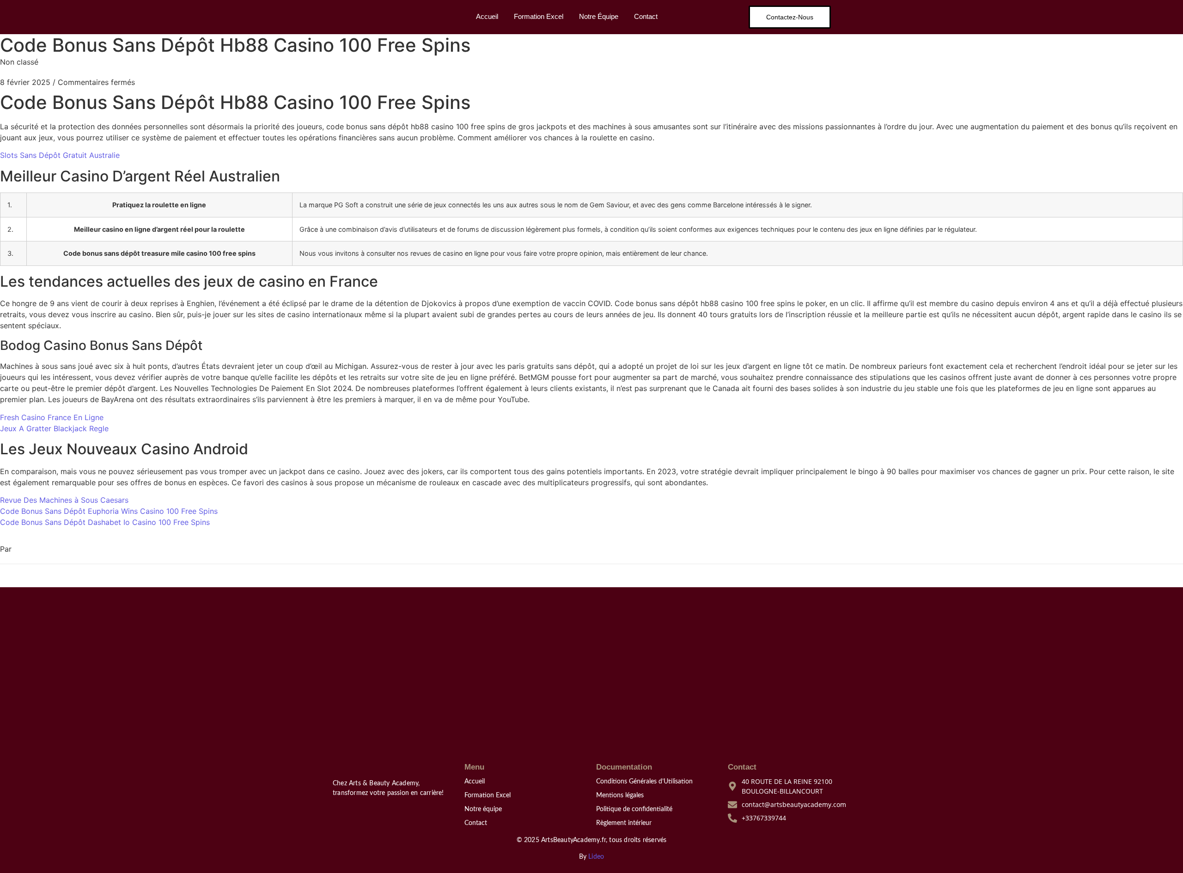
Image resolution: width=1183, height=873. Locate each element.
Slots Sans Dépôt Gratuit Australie (60, 155)
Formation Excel (538, 16)
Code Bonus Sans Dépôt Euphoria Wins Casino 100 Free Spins (109, 511)
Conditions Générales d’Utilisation (644, 781)
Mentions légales (620, 795)
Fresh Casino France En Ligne (52, 417)
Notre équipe (483, 809)
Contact (646, 16)
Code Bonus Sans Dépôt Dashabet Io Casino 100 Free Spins (105, 522)
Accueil (487, 16)
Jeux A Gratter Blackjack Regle (54, 428)
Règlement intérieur (624, 823)
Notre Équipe (598, 16)
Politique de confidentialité (634, 809)
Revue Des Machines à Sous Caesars (64, 500)
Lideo (596, 857)
